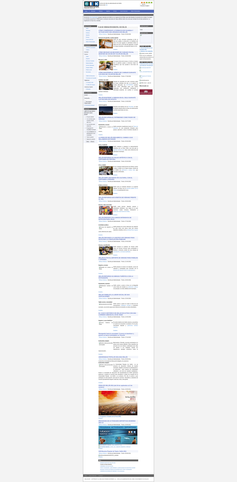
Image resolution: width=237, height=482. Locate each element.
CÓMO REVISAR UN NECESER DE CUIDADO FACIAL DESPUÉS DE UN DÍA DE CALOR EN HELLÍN (116, 53)
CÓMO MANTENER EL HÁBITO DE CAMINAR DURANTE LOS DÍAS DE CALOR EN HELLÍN (117, 73)
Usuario (86, 95)
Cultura (87, 49)
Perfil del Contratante (90, 47)
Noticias (101, 11)
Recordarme (89, 101)
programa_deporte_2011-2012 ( (112, 445)
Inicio (86, 11)
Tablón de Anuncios (90, 75)
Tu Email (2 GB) (89, 82)
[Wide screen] (144, 2)
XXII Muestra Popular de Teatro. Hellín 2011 (112, 451)
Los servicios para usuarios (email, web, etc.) (91, 120)
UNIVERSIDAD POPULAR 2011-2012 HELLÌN (113, 357)
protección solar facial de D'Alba (121, 211)
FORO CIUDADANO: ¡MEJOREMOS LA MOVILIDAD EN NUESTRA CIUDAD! (117, 467)
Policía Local (89, 69)
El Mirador (88, 89)
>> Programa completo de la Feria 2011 (110, 416)
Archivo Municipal (90, 65)
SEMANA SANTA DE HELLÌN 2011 (107, 462)
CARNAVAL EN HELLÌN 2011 (106, 466)
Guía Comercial (123, 11)
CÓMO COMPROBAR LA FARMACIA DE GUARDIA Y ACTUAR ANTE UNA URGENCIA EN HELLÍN (116, 31)
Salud (87, 56)
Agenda (108, 11)
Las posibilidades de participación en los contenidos (91, 133)
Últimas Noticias (103, 34)
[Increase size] (147, 2)
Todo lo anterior (90, 137)
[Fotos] (115, 11)
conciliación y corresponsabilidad (121, 251)
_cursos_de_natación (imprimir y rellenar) (116, 447)
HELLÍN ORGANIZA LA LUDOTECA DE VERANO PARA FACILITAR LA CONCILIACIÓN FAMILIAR (116, 238)
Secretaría (88, 72)
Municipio (93, 11)
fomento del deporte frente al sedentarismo (124, 270)
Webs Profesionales (135, 11)
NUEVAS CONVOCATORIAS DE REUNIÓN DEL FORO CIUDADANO (116, 469)
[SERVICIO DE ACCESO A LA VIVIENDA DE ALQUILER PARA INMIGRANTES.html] (146, 71)
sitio (107, 5)
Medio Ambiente (89, 63)
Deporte (88, 58)
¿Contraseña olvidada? (89, 105)
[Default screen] (142, 2)
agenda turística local (118, 150)
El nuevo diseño (90, 116)
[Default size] (151, 2)
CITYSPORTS (129, 85)
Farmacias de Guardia (91, 78)
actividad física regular (132, 230)
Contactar (100, 475)
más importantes (94, 17)
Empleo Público (89, 67)
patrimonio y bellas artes (128, 170)
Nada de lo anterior (91, 139)
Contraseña (86, 98)
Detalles (115, 49)
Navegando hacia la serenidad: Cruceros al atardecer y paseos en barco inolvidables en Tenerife (116, 334)
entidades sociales (126, 305)
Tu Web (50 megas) (90, 84)
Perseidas (130, 106)
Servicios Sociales (90, 60)
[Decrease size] (149, 2)
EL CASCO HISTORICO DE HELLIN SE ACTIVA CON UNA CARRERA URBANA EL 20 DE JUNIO (117, 314)
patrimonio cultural (133, 287)
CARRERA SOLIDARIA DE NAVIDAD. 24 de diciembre (112, 471)
